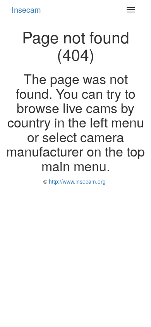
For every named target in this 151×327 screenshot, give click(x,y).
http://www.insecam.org (76, 181)
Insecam (26, 9)
